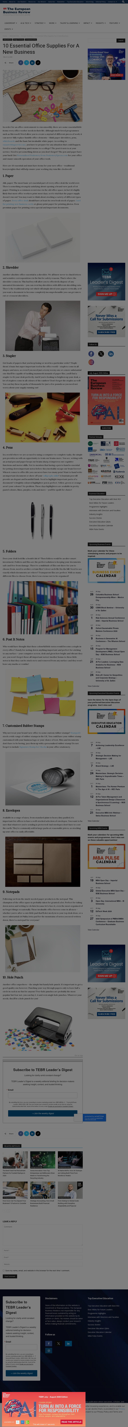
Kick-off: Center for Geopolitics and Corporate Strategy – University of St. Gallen (109, 678)
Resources (32, 2)
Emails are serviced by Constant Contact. (60, 1106)
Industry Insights (95, 514)
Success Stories (95, 518)
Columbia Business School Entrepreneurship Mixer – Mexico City (110, 597)
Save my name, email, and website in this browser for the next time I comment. (37, 1270)
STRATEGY (39, 23)
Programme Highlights (98, 506)
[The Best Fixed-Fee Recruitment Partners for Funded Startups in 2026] (15, 1159)
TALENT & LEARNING (69, 23)
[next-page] (8, 1210)
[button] (123, 2)
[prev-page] (4, 1210)
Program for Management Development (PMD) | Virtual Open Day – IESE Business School (110, 651)
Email (10, 1090)
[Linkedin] (32, 62)
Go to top (79, 1056)
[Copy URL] (38, 62)
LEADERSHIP (9, 23)
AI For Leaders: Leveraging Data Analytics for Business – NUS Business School (109, 665)
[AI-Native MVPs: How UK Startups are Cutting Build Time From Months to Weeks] (70, 1159)
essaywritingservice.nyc (14, 144)
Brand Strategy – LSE (105, 766)
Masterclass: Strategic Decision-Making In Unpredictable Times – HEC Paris (110, 776)
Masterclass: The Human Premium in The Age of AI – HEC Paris (110, 788)
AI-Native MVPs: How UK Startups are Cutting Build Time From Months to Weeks (70, 1173)
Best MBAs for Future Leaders (101, 503)
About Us (12, 2)
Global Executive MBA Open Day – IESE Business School (110, 892)
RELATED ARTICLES (12, 1146)
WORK (51, 23)
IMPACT (87, 23)
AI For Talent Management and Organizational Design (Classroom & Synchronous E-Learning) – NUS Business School (110, 801)
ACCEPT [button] (64, 1418)
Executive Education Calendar (101, 525)
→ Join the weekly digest (43, 1113)
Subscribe (51, 2)
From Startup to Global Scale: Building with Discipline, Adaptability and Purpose (68, 1203)
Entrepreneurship (31, 39)
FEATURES (113, 23)
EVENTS (7, 29)
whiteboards (9, 141)
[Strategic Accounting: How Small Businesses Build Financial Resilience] (42, 1190)
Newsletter (61, 2)
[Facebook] (20, 62)
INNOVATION (14, 36)
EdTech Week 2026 (104, 911)
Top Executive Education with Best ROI (105, 499)
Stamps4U (76, 733)
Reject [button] (64, 1423)
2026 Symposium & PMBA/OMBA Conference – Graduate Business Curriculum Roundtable (110, 921)
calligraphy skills (50, 475)
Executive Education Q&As (100, 522)
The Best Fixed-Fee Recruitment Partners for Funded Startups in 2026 (14, 1173)
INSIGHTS (100, 23)
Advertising (89, 2)
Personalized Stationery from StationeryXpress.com (42, 155)
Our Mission (42, 2)
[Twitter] (26, 62)
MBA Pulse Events (96, 529)
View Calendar (93, 686)
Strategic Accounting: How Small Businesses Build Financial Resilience (42, 1203)
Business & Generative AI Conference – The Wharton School (110, 640)
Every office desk (20, 200)
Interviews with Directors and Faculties (104, 510)
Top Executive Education (75, 2)
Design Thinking (26, 36)
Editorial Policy (101, 2)
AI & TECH (25, 23)
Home (5, 2)
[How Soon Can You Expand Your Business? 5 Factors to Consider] (15, 1190)
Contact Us (111, 2)
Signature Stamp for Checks (33, 747)
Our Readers (22, 2)
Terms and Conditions (24, 1412)
